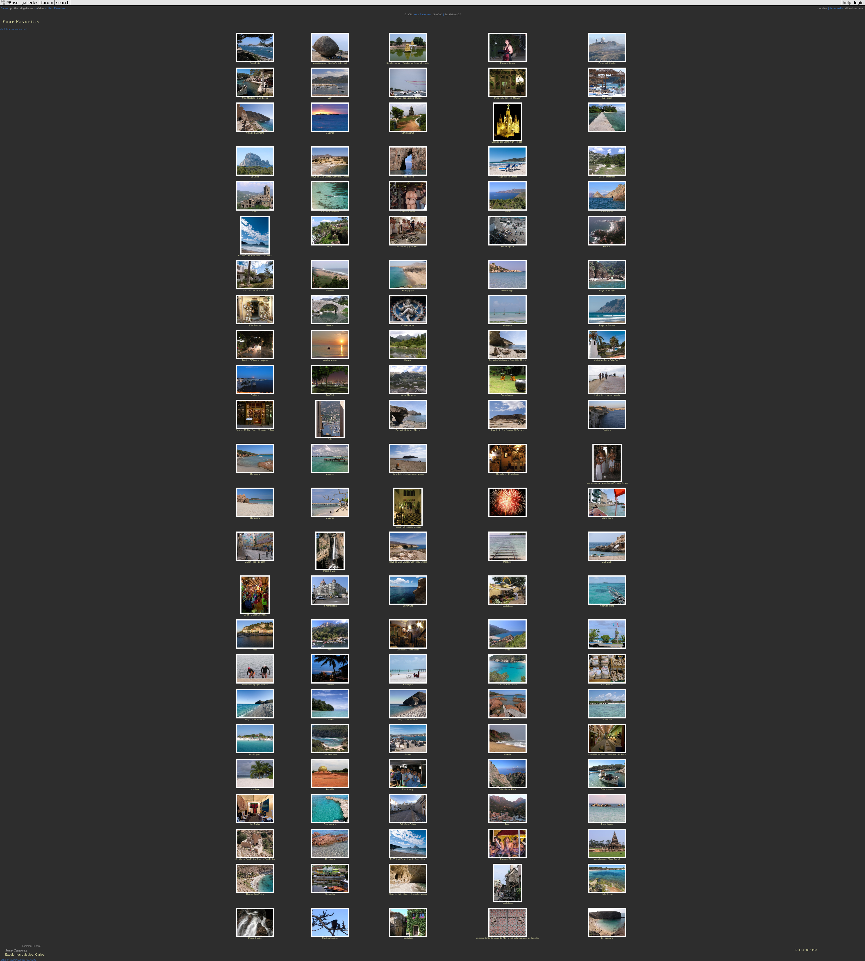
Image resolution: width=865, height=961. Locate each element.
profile (14, 8)
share (37, 946)
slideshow (851, 8)
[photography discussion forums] (47, 5)
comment (27, 946)
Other (40, 8)
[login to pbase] (859, 5)
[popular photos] (456, 5)
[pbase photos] (10, 5)
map (861, 8)
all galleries (26, 8)
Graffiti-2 (437, 14)
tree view (822, 8)
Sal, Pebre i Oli (452, 14)
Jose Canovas (16, 950)
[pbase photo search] (63, 5)
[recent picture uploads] (30, 5)
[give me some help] (847, 5)
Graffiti (408, 14)
